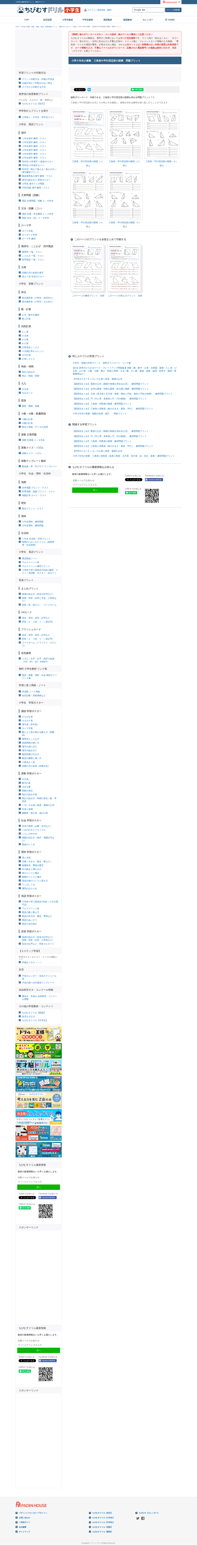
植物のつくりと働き (31, 877)
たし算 (25, 332)
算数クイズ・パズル (31, 453)
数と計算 (26, 318)
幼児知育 (47, 19)
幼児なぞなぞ (28, 1016)
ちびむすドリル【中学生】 (35, 1020)
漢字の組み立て (29, 750)
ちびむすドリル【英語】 (102, 1527)
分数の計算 (27, 423)
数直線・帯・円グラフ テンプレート (39, 466)
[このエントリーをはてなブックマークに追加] (89, 91)
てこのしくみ (28, 884)
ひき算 (25, 335)
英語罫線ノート (29, 558)
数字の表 (26, 783)
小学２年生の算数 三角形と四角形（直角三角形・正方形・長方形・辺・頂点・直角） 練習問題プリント (124, 456)
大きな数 (26, 787)
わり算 (25, 343)
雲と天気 (26, 857)
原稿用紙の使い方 (30, 743)
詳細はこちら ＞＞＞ (32, 962)
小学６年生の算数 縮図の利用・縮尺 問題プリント (100, 413)
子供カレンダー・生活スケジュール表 (39, 977)
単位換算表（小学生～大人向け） (38, 301)
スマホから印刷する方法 (34, 87)
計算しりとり (28, 359)
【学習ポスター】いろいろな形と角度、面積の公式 (97, 379)
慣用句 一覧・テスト (32, 252)
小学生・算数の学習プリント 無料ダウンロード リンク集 (102, 363)
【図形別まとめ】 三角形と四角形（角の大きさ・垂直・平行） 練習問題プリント (113, 408)
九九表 (25, 389)
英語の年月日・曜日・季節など (37, 916)
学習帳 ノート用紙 (31, 691)
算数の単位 (27, 790)
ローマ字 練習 (29, 238)
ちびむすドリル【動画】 (34, 1012)
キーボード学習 (29, 235)
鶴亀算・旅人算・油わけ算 (35, 813)
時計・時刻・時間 (30, 376)
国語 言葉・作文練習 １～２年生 (37, 214)
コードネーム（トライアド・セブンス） (39, 644)
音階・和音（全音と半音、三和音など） (39, 599)
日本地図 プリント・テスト (35, 487)
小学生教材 (67, 19)
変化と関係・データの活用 (35, 427)
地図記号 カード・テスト (34, 495)
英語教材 (107, 19)
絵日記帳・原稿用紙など (34, 695)
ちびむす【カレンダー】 (149, 1513)
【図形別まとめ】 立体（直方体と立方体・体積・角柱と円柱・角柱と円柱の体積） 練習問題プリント (123, 393)
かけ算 (25, 339)
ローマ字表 (27, 231)
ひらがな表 (27, 716)
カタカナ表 (27, 720)
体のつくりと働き (30, 873)
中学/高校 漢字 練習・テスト (36, 187)
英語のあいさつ (29, 920)
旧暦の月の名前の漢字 (33, 272)
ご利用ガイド (24, 1522)
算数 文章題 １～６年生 (33, 440)
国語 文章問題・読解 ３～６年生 (37, 201)
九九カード (27, 393)
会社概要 (22, 1527)
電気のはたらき (29, 888)
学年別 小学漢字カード (33, 165)
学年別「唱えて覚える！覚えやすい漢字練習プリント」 (39, 170)
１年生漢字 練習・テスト (34, 138)
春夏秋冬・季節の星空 (33, 865)
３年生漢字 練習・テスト (34, 146)
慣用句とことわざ (30, 739)
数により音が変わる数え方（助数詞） (38, 733)
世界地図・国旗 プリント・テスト (38, 491)
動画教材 (127, 19)
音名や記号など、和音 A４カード (38, 944)
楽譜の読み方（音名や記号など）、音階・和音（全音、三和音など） (39, 938)
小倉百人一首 (28, 762)
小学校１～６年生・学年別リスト (38, 117)
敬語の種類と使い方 (31, 758)
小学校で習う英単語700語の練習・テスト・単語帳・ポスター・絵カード (40, 571)
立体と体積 (27, 809)
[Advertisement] (125, 74)
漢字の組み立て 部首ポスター (36, 180)
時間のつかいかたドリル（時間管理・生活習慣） (38, 543)
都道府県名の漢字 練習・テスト (37, 176)
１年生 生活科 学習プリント (36, 539)
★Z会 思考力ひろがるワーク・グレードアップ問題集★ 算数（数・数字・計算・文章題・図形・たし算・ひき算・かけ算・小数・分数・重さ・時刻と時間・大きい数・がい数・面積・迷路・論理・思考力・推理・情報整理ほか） (125, 371)
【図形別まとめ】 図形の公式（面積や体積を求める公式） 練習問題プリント (111, 384)
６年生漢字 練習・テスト (34, 157)
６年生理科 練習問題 (33, 525)
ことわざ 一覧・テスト (33, 256)
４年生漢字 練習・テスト (34, 150)
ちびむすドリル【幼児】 (34, 103)
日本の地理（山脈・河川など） (37, 826)
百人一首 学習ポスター (33, 276)
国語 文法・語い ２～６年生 (35, 218)
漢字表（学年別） (30, 724)
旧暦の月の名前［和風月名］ (36, 766)
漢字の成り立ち (29, 746)
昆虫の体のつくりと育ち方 (35, 880)
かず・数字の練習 (30, 315)
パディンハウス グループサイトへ (33, 1513)
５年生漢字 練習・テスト (34, 154)
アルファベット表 (30, 562)
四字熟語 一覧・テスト (33, 259)
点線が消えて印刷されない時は (37, 83)
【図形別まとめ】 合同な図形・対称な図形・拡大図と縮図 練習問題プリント (111, 389)
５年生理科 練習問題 (33, 521)
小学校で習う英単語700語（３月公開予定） (40, 903)
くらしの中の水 (29, 834)
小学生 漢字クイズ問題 (33, 183)
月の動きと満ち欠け (31, 869)
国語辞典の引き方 (30, 754)
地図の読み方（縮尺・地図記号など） (38, 839)
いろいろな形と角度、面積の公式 (38, 805)
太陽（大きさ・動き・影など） (37, 861)
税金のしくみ (28, 844)
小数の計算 (27, 419)
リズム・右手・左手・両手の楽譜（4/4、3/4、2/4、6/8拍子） (38, 660)
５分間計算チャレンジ (33, 351)
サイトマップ (24, 1532)
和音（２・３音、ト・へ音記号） (38, 621)
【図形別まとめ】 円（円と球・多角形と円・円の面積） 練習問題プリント (110, 398)
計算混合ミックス (30, 347)
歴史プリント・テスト (33, 508)
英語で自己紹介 (29, 924)
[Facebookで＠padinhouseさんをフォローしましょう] (155, 479)
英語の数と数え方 (30, 912)
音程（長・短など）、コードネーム (39, 605)
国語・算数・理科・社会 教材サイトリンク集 (39, 676)
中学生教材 (87, 19)
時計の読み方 (28, 372)
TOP (26, 19)
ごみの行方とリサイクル (34, 830)
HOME (171, 19)
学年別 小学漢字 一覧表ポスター (37, 161)
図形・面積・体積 (30, 406)
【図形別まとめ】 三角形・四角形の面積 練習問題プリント (102, 403)
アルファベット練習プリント (36, 566)
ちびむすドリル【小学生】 (103, 1518)
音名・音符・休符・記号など (36, 618)
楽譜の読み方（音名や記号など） (38, 594)
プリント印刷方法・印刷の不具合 (38, 79)
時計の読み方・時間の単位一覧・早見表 (39, 799)
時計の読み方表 (29, 794)
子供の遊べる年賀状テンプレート (38, 982)
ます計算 (26, 355)
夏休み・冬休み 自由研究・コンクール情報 (39, 997)
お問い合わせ (24, 1518)
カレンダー (148, 19)
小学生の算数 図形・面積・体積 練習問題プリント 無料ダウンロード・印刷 (48, 27)
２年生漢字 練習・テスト (34, 142)
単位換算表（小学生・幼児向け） (38, 298)
